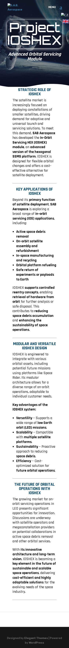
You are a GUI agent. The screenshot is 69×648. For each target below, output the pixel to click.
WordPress (36, 642)
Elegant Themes (36, 638)
